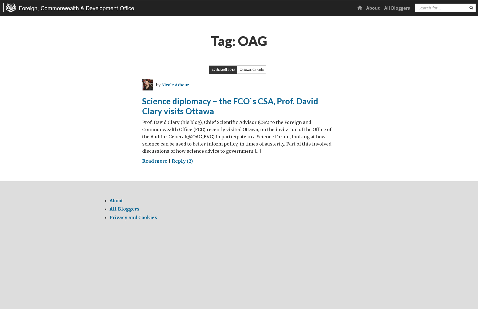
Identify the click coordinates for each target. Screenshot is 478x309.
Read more (154, 161)
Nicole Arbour (175, 84)
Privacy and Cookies (133, 217)
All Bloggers (397, 8)
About (373, 8)
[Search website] (471, 8)
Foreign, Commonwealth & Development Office (76, 8)
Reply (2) (182, 161)
